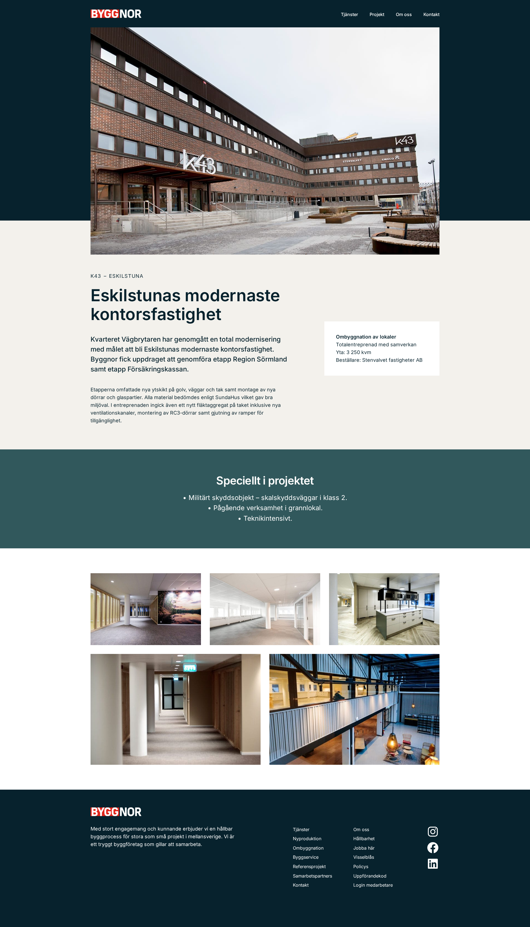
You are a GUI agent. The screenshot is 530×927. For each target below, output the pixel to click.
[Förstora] (194, 580)
